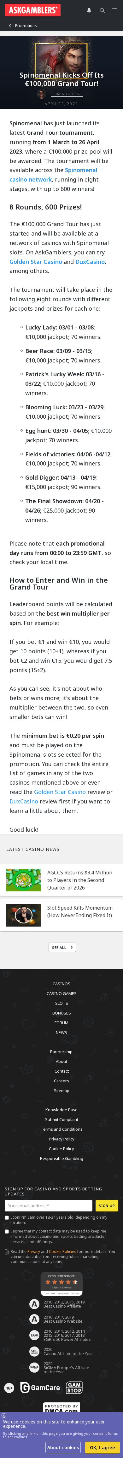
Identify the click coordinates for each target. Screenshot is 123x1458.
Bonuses (61, 1013)
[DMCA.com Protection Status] (61, 1409)
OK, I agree (102, 1447)
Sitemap (61, 1090)
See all (59, 947)
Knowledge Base (61, 1110)
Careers (61, 1081)
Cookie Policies (62, 1251)
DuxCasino (90, 261)
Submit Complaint (61, 1119)
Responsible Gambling (61, 1158)
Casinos (61, 984)
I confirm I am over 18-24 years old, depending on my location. (58, 1220)
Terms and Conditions (62, 1129)
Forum (61, 1022)
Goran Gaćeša (67, 93)
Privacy (33, 1251)
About (61, 1061)
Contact (62, 1071)
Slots (61, 1003)
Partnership (61, 1051)
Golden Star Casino (35, 261)
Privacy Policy (61, 1139)
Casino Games (62, 993)
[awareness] (40, 1388)
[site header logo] (33, 10)
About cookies (63, 1447)
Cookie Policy (61, 1148)
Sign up (107, 1205)
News (61, 1032)
